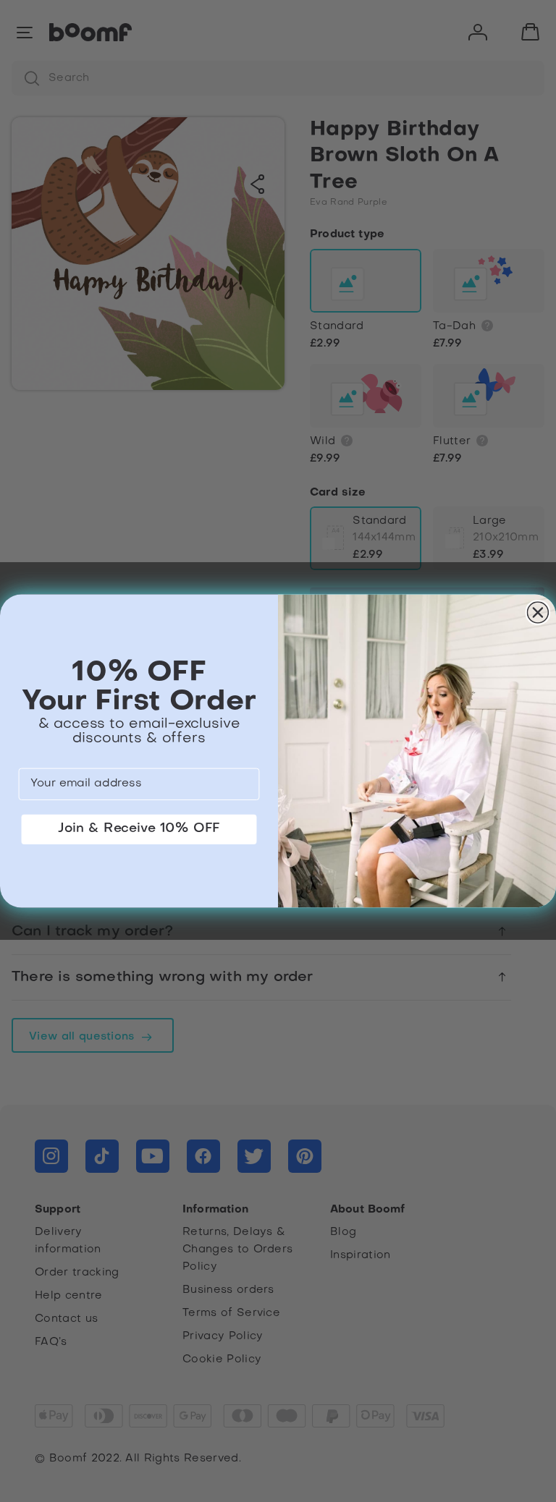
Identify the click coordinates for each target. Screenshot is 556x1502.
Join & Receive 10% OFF (139, 829)
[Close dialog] (538, 612)
